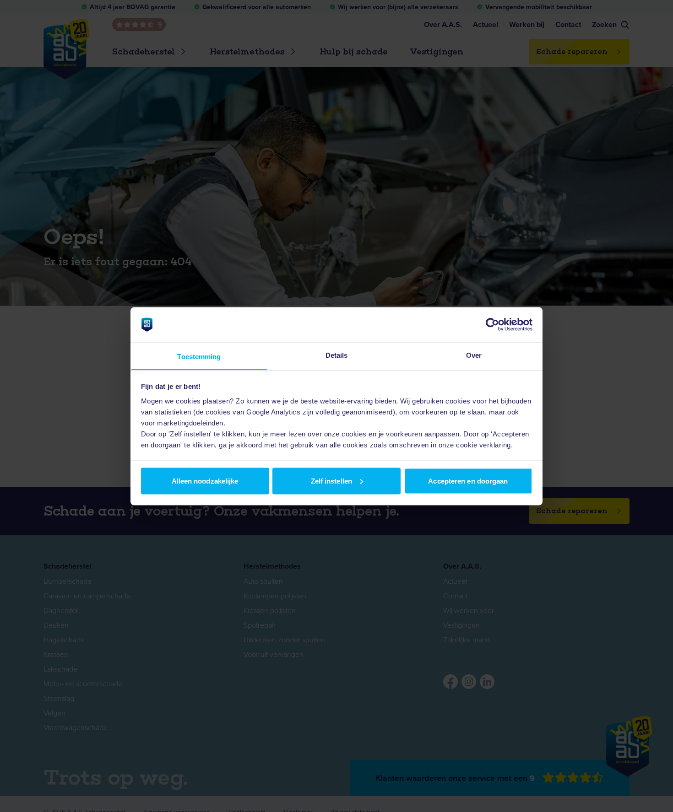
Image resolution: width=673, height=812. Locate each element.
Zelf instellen (331, 480)
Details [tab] (337, 355)
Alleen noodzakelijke (205, 480)
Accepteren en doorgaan (468, 480)
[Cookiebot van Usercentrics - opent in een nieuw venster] (492, 324)
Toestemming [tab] (199, 356)
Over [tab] (474, 355)
